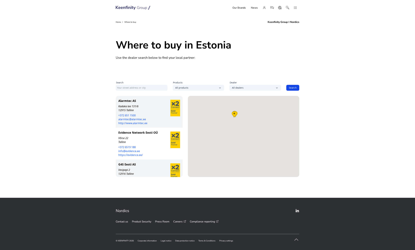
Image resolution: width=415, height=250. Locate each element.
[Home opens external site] (133, 8)
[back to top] (296, 239)
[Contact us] (272, 8)
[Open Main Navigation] (295, 8)
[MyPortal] (264, 8)
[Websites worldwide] (280, 8)
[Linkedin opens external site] (297, 211)
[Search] (287, 8)
